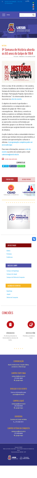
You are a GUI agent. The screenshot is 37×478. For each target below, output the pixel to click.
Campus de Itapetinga (13, 271)
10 (24, 202)
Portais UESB (9, 179)
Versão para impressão (11, 159)
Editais (8, 251)
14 (32, 202)
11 (26, 202)
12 (28, 202)
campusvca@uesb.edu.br (18, 431)
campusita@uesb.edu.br (18, 376)
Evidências (10, 257)
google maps (19, 380)
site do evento (16, 99)
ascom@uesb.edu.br (18, 394)
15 (34, 202)
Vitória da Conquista (12, 297)
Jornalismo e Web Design (18, 367)
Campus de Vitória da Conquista (16, 277)
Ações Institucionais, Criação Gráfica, (18, 364)
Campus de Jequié (12, 274)
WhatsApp (21, 166)
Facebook (13, 166)
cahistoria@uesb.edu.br (10, 154)
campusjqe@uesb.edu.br (18, 404)
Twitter (6, 166)
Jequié (8, 294)
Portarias (9, 254)
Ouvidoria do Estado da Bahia (18, 419)
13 (30, 202)
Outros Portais (26, 179)
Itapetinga (9, 291)
